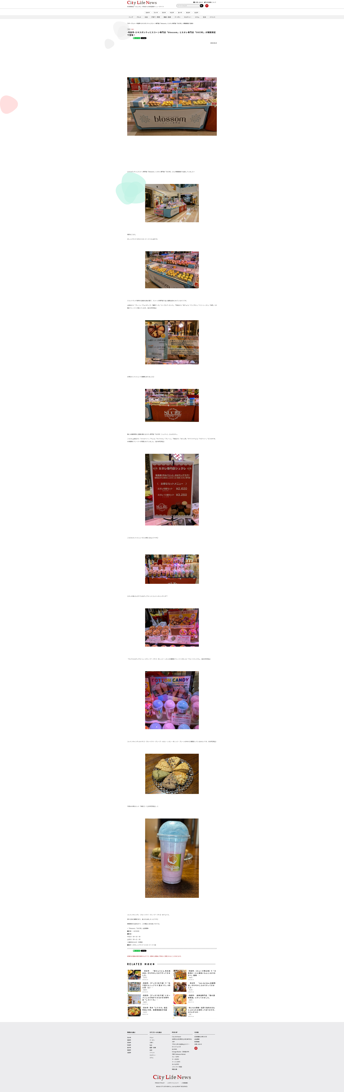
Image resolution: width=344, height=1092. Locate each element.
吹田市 (172, 12)
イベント (212, 17)
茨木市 (156, 12)
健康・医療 (167, 17)
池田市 (196, 12)
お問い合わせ (198, 1044)
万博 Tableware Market (179, 1054)
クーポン (177, 17)
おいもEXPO (175, 1064)
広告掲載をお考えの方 (200, 1037)
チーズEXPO (175, 1059)
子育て (151, 1042)
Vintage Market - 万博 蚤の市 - (181, 1052)
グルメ (139, 17)
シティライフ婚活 (177, 1067)
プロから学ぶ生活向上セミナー (181, 1044)
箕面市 (188, 12)
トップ (131, 17)
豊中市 (180, 12)
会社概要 (196, 1039)
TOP (128, 23)
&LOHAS (174, 1049)
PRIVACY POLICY (159, 1083)
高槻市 (148, 12)
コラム (197, 17)
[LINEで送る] (136, 38)
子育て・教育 (155, 17)
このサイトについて (173, 1083)
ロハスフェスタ (176, 1047)
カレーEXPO (175, 1057)
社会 (146, 17)
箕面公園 (174, 1069)
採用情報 (196, 1042)
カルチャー (187, 17)
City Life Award (176, 1037)
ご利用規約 (184, 1083)
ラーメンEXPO (176, 1062)
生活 (204, 17)
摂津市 (164, 12)
